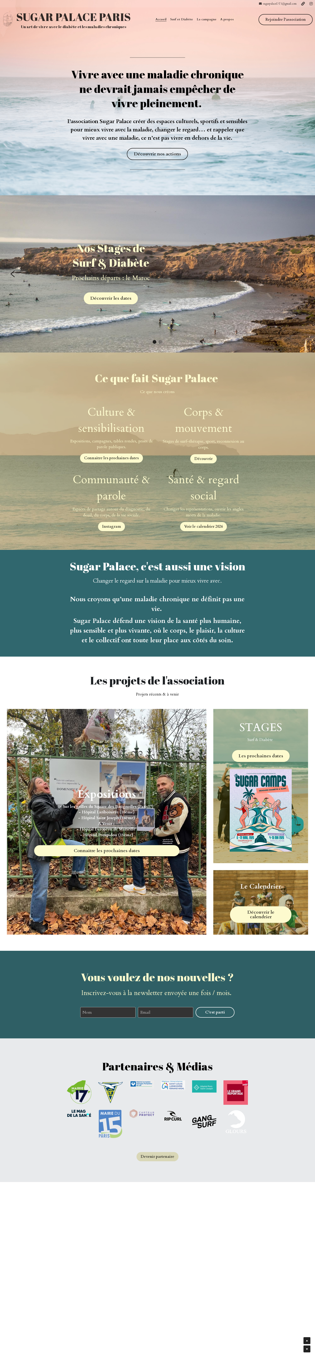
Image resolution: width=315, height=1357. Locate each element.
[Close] (214, 649)
